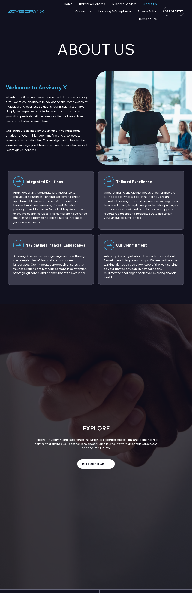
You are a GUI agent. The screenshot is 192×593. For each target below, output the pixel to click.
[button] (92, 4)
